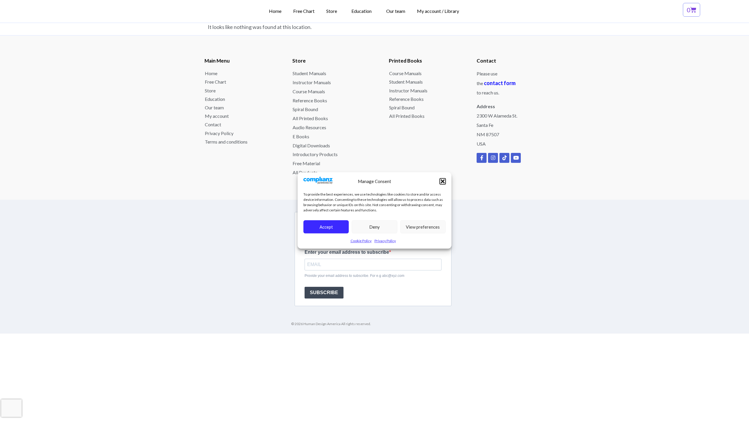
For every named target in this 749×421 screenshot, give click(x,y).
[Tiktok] (504, 158)
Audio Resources (309, 127)
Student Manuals (309, 73)
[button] (443, 181)
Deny (374, 227)
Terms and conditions (226, 141)
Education (215, 99)
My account (217, 116)
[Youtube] (516, 158)
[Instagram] (493, 158)
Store (210, 90)
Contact (213, 124)
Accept (326, 227)
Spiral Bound (305, 109)
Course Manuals (309, 91)
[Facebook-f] (482, 158)
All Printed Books (310, 118)
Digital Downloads (311, 145)
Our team (214, 107)
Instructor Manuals (312, 82)
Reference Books (310, 100)
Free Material (306, 163)
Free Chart (215, 81)
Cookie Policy (361, 241)
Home (211, 73)
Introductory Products (315, 154)
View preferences (423, 227)
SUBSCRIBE (324, 292)
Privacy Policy (385, 241)
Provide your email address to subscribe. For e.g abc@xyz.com (354, 275)
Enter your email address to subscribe (347, 252)
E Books (301, 136)
